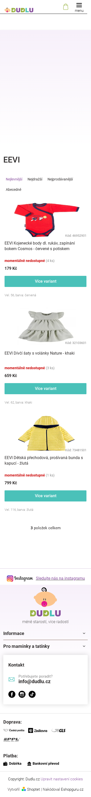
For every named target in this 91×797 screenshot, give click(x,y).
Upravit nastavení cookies (62, 779)
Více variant (45, 281)
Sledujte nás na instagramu (60, 578)
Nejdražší (35, 179)
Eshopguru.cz (72, 789)
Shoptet (33, 789)
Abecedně (13, 190)
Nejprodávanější (60, 179)
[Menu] (79, 7)
